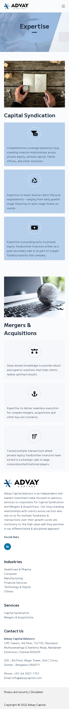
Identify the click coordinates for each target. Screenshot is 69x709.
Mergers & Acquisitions (19, 617)
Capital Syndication (16, 613)
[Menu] (63, 6)
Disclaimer (37, 692)
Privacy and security (16, 692)
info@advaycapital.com (27, 678)
